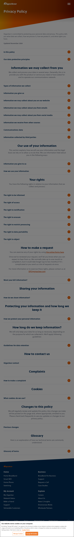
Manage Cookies (18, 533)
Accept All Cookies (31, 533)
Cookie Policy (26, 530)
